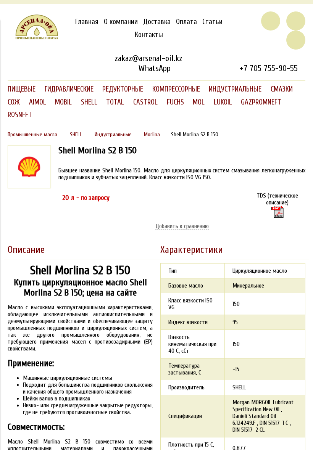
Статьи (212, 22)
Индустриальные (113, 134)
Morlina (152, 134)
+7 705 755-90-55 (269, 68)
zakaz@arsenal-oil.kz (148, 58)
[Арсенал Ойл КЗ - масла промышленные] (33, 37)
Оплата (186, 22)
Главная (86, 22)
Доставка (157, 22)
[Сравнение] (295, 21)
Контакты (149, 35)
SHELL (76, 134)
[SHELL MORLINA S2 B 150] (29, 186)
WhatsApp (154, 68)
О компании (121, 22)
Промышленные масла (32, 134)
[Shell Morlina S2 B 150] (277, 212)
